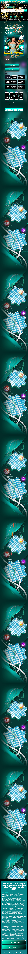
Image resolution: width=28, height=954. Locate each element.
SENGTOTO (5, 893)
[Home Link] (9, 6)
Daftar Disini (12, 65)
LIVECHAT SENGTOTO (14, 110)
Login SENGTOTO (14, 942)
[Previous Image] (6, 47)
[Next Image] (21, 47)
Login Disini (12, 69)
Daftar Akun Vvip (14, 947)
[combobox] (12, 10)
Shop (2, 7)
